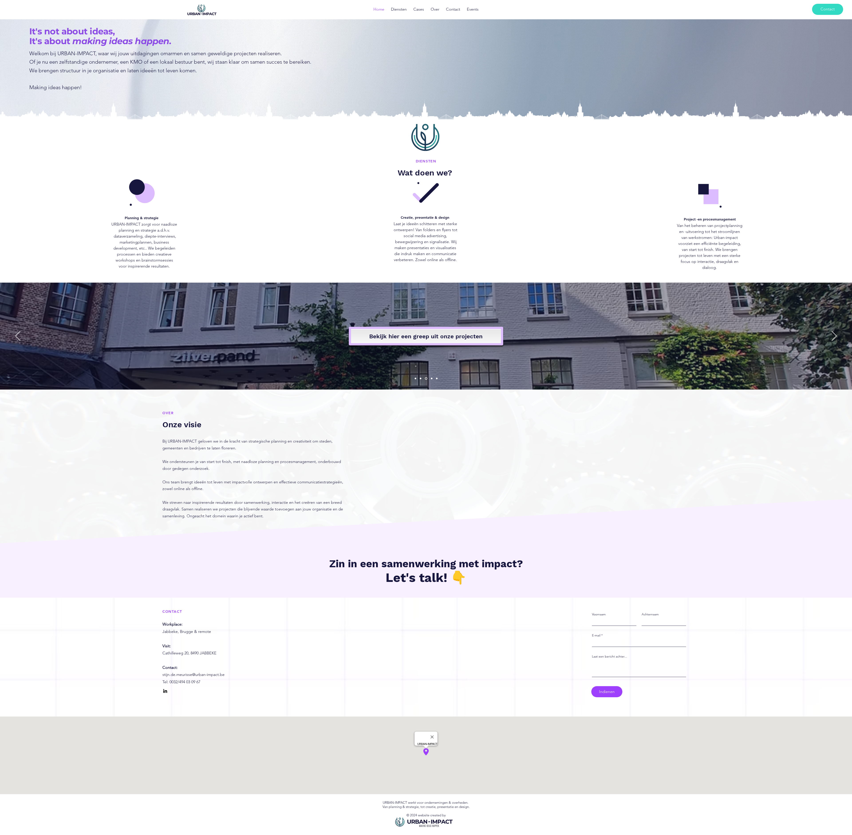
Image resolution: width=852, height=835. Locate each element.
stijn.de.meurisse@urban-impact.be (193, 674)
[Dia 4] (431, 378)
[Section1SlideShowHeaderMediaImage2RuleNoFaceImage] (420, 378)
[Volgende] (834, 336)
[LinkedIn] (165, 691)
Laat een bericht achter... (609, 656)
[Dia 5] (437, 378)
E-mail (596, 635)
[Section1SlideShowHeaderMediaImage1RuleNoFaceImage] (415, 378)
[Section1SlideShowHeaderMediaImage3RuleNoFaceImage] (425, 378)
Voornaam (599, 614)
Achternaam (650, 614)
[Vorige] (17, 336)
